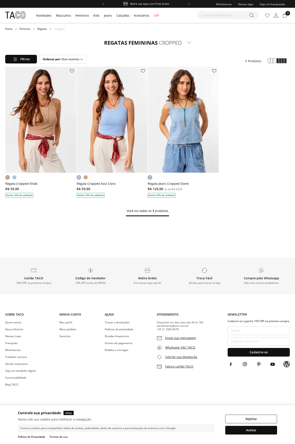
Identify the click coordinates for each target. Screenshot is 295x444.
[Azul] (14, 177)
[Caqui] (7, 177)
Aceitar (251, 430)
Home (9, 29)
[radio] (271, 61)
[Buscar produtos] (252, 15)
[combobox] (228, 15)
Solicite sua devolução (181, 357)
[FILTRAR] (21, 59)
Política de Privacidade (31, 437)
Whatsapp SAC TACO (180, 347)
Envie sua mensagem (180, 338)
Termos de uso (58, 437)
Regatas (42, 29)
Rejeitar (251, 419)
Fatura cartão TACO (179, 366)
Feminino (24, 29)
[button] (33, 276)
